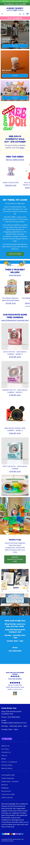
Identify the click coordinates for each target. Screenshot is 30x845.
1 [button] (8, 591)
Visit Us (4, 755)
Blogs (3, 759)
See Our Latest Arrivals (15, 160)
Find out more (15, 254)
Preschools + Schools (9, 781)
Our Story (5, 749)
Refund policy (6, 768)
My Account (6, 791)
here (22, 148)
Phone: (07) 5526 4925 (15, 18)
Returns (4, 785)
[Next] (28, 591)
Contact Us (6, 752)
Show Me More (15, 275)
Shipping (4, 788)
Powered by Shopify (7, 841)
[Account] (23, 14)
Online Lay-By (7, 797)
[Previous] (2, 591)
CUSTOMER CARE (8, 775)
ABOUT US (5, 746)
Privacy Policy (6, 765)
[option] (15, 18)
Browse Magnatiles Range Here (15, 559)
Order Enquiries (7, 778)
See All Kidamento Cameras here (15, 320)
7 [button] (18, 591)
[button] (3, 686)
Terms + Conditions (9, 762)
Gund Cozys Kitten (11, 183)
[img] (15, 676)
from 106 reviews (15, 679)
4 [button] (13, 591)
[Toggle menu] (2, 14)
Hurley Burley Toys (18, 839)
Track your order (8, 794)
